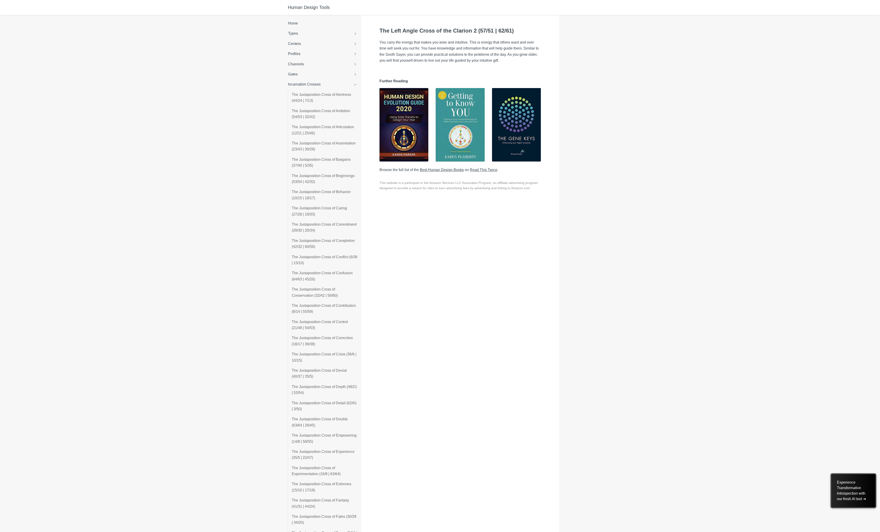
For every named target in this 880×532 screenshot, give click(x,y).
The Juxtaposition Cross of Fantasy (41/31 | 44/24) (320, 503)
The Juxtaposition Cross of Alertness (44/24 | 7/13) (321, 97)
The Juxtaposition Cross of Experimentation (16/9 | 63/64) (316, 471)
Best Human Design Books (442, 170)
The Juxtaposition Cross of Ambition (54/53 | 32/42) (321, 114)
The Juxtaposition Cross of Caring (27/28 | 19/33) (319, 211)
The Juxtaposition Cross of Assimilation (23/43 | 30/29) (324, 146)
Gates (293, 74)
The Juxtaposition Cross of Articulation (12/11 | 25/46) (323, 130)
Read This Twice (483, 170)
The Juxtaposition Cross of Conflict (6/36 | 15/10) (325, 260)
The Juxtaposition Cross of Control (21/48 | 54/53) (320, 325)
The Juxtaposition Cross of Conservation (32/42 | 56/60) (315, 292)
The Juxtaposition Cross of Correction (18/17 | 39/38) (322, 341)
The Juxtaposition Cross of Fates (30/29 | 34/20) (324, 519)
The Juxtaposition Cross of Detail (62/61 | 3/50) (324, 406)
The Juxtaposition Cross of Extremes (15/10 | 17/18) (321, 487)
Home (293, 23)
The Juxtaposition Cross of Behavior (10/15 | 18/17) (321, 195)
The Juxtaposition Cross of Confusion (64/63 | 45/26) (322, 276)
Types (293, 33)
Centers (294, 44)
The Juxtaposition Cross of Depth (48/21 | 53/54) (324, 390)
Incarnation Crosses (304, 84)
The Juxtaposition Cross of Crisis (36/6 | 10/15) (324, 357)
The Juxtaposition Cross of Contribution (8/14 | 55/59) (324, 308)
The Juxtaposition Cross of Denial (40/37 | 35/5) (319, 373)
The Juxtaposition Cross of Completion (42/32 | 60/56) (323, 243)
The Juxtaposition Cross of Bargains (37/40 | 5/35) (321, 162)
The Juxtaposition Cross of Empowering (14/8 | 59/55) (324, 438)
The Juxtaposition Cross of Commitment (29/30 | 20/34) (324, 227)
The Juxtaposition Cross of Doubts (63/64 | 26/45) (320, 422)
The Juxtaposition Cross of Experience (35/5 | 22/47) (323, 454)
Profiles (294, 54)
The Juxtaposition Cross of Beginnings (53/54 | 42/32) (323, 179)
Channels (296, 64)
